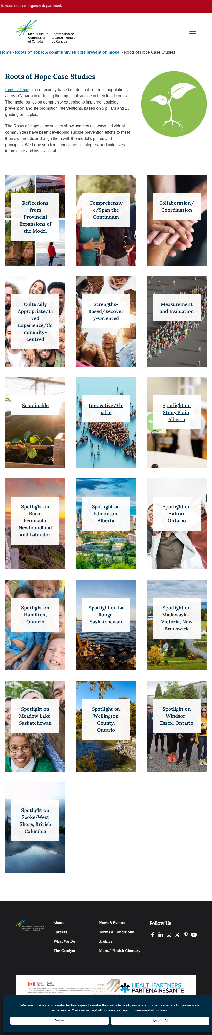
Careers (60, 932)
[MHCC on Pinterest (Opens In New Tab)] (186, 934)
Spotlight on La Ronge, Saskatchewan (106, 615)
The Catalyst (64, 950)
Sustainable (35, 405)
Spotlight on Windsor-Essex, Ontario (177, 716)
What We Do (64, 941)
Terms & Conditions (116, 932)
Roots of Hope (16, 89)
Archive (106, 941)
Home (6, 52)
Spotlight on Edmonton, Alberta (106, 513)
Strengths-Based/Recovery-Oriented (106, 311)
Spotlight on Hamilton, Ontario (35, 615)
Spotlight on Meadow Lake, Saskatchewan (35, 716)
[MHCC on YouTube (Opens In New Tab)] (194, 934)
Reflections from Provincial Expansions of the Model (35, 217)
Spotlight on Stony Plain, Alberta (177, 412)
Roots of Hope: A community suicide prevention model (67, 52)
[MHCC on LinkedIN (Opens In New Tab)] (161, 934)
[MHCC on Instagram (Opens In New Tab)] (169, 934)
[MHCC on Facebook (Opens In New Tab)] (152, 934)
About (59, 922)
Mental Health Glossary (119, 950)
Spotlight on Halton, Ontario (177, 513)
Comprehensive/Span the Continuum (106, 210)
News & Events (112, 922)
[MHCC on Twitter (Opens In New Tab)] (177, 934)
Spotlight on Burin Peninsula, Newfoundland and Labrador (35, 520)
